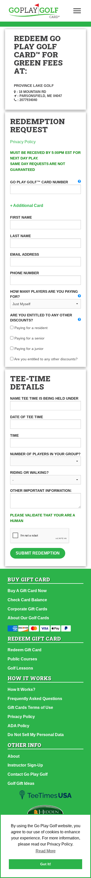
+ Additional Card (26, 205)
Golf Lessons (20, 668)
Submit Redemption (38, 553)
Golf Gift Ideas (21, 783)
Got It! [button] (45, 864)
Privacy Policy (23, 142)
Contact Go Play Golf (28, 774)
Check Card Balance (27, 600)
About (13, 756)
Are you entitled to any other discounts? (45, 359)
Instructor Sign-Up (25, 765)
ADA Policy (18, 726)
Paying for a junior (28, 349)
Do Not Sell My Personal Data (36, 735)
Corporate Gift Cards (27, 609)
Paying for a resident (30, 328)
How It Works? (21, 689)
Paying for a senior (28, 338)
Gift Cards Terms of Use (30, 707)
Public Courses (22, 659)
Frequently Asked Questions (35, 698)
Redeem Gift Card (24, 650)
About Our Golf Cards (28, 618)
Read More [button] (46, 851)
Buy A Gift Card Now (27, 591)
